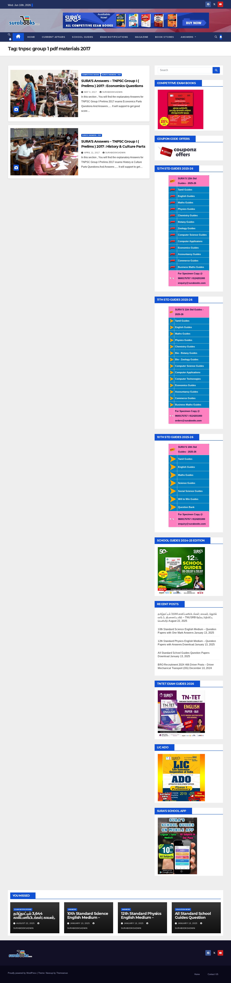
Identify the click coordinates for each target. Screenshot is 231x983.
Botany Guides (186, 222)
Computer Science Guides (192, 234)
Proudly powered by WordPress (22, 973)
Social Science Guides (190, 491)
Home (31, 37)
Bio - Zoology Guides (186, 359)
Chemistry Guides (188, 215)
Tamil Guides (185, 189)
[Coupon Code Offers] (178, 152)
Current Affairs (53, 37)
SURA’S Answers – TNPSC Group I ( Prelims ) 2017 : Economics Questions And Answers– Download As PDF (112, 86)
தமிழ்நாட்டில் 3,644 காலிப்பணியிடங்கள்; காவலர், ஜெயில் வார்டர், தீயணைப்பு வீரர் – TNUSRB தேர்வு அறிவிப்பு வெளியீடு (187, 617)
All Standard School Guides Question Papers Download (193, 917)
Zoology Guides (186, 228)
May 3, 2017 (90, 92)
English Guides (186, 196)
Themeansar (62, 973)
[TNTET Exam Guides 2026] (181, 713)
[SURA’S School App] (177, 845)
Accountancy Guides (189, 254)
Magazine (141, 37)
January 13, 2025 (80, 923)
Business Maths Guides (191, 267)
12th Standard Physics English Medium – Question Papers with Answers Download (141, 919)
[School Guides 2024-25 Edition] (181, 570)
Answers (187, 37)
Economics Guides (188, 247)
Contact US (213, 974)
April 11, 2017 (92, 153)
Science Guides (186, 483)
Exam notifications (114, 37)
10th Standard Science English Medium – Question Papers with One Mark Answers (87, 919)
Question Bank (186, 507)
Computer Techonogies (188, 378)
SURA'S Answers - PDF (111, 75)
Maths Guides (185, 202)
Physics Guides (186, 209)
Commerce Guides (188, 260)
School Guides (82, 37)
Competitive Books (90, 75)
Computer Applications (187, 372)
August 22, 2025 (25, 923)
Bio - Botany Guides (186, 353)
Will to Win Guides (188, 499)
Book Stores (164, 37)
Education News (183, 909)
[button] (9, 34)
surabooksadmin (112, 92)
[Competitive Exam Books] (180, 109)
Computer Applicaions (190, 241)
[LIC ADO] (181, 777)
